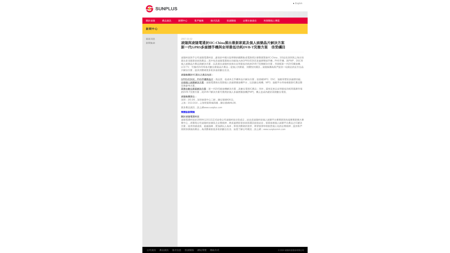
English (298, 3)
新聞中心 (182, 20)
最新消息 (150, 39)
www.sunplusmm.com (274, 129)
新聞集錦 (150, 43)
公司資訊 (151, 250)
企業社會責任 (250, 20)
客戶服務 (199, 20)
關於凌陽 (150, 20)
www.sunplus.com (213, 107)
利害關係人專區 (272, 20)
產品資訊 (166, 20)
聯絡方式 (214, 250)
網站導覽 (202, 250)
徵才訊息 (215, 20)
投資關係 (231, 20)
